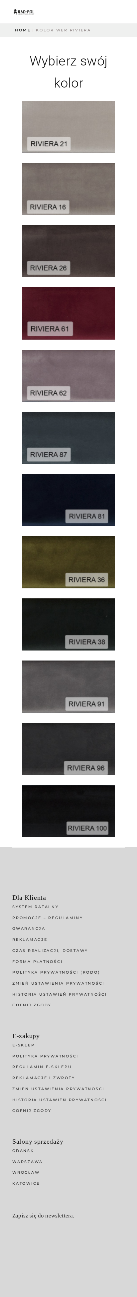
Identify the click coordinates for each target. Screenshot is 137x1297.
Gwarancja (29, 928)
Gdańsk (23, 1150)
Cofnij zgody (32, 1005)
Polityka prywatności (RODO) (56, 972)
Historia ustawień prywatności (59, 994)
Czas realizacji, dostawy (50, 950)
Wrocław (26, 1172)
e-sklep (23, 1045)
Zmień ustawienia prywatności (58, 983)
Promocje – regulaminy (47, 917)
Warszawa (27, 1161)
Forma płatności (37, 961)
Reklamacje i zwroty (43, 1077)
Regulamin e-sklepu (42, 1066)
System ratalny (35, 906)
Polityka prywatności (45, 1056)
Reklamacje (30, 939)
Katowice (26, 1183)
